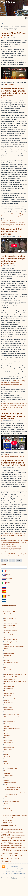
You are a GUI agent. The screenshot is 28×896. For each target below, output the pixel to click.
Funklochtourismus (9, 693)
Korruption (6, 726)
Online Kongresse (8, 749)
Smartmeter (7, 773)
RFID (14, 850)
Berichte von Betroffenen (10, 658)
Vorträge (6, 803)
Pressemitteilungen (7, 822)
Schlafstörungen (19, 850)
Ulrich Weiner (11, 858)
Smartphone (13, 853)
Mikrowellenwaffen (8, 740)
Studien (6, 784)
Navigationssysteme (9, 747)
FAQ (4, 637)
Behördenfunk (4, 832)
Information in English (9, 625)
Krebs (23, 847)
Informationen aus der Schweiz (12, 714)
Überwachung (7, 799)
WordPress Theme (14, 877)
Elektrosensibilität (18, 840)
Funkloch (14, 843)
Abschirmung (6, 829)
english (8, 574)
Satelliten (6, 766)
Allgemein (5, 609)
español (8, 591)
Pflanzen (6, 752)
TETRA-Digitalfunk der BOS (11, 789)
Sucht (26, 855)
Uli (20, 37)
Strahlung (12, 855)
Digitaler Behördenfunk (20, 832)
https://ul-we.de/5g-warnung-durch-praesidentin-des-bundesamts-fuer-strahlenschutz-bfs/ (13, 382)
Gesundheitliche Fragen (10, 698)
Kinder (8, 847)
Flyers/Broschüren (8, 688)
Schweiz (3, 853)
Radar (5, 761)
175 (14, 560)
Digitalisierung (15, 835)
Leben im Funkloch (7, 820)
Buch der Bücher (8, 665)
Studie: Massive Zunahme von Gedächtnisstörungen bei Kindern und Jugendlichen (13, 260)
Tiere (5, 796)
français (8, 570)
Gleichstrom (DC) (8, 702)
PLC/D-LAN (7, 756)
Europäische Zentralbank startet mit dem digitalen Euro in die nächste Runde (13, 462)
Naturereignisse (8, 745)
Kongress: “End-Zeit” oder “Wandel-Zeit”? (13, 34)
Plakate (6, 754)
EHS (3, 838)
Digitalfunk (5, 835)
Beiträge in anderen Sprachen (10, 611)
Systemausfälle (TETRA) (12, 794)
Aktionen (6, 644)
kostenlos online (9, 84)
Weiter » (19, 560)
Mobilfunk (8, 850)
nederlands (9, 578)
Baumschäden (7, 655)
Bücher (6, 667)
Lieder (5, 730)
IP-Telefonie (7, 723)
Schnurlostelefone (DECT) (10, 768)
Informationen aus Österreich (11, 719)
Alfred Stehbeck (14, 878)
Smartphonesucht (8, 775)
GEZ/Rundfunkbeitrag (8, 813)
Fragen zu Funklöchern (10, 690)
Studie (17, 856)
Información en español (10, 618)
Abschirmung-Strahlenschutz (11, 642)
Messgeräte (7, 735)
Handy (9, 845)
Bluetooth (6, 660)
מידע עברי (6, 632)
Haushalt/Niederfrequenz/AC (11, 712)
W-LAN (6, 806)
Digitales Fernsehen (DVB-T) (11, 676)
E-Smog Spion (21, 835)
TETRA (4, 858)
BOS (10, 832)
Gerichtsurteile (8, 695)
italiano (8, 582)
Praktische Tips (8, 759)
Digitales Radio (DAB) (9, 679)
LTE (2, 850)
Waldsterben (7, 808)
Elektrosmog (6, 843)
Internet (18, 845)
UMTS (16, 858)
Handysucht (14, 845)
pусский (8, 586)
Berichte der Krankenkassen (13, 787)
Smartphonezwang (9, 777)
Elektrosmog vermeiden (10, 683)
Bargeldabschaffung (9, 653)
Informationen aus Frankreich (11, 716)
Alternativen (7, 651)
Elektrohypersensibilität (13, 838)
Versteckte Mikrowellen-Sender (12, 801)
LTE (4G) (6, 733)
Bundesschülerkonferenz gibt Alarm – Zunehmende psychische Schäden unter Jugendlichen (13, 92)
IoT (21, 845)
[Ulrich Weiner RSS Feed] (3, 866)
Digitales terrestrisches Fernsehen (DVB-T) (15, 681)
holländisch (7, 616)
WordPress (8, 877)
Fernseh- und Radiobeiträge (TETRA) (15, 792)
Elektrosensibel (6, 840)
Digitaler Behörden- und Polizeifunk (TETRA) (15, 674)
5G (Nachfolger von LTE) (10, 639)
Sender (6, 853)
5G (2, 829)
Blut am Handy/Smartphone (11, 662)
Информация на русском (10, 630)
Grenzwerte (7, 705)
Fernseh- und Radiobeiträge (10, 810)
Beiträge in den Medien (8, 634)
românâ (8, 595)
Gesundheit (19, 843)
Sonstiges (6, 780)
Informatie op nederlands (10, 620)
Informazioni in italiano (9, 627)
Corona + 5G (7, 669)
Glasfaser (6, 700)
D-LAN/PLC (7, 672)
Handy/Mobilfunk (8, 709)
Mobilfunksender (8, 742)
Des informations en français (11, 613)
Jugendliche (3, 847)
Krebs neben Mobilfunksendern (12, 728)
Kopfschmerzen (13, 847)
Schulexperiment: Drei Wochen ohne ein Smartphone (11, 231)
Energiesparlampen (9, 686)
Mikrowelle (7, 737)
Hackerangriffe (8, 707)
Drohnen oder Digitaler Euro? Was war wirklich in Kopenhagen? (13, 415)
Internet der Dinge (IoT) (10, 721)
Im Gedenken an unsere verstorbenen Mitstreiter (15, 815)
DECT (14, 832)
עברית (7, 600)
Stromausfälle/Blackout (10, 782)
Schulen (6, 770)
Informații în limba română (10, 623)
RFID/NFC (6, 763)
